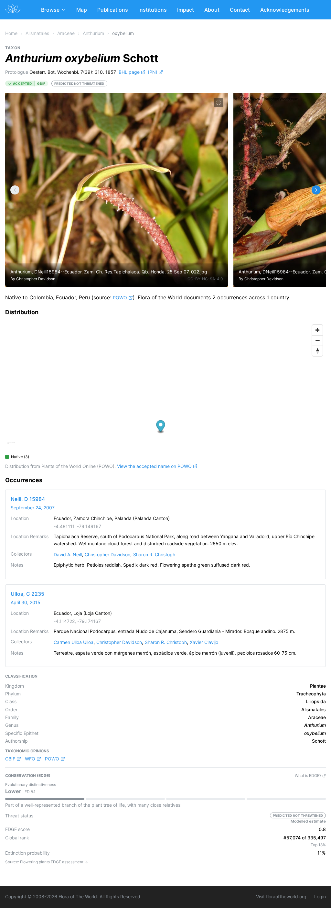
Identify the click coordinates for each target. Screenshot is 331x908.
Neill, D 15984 (28, 499)
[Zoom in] (317, 330)
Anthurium (93, 33)
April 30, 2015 (25, 602)
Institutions (152, 9)
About (211, 9)
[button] (160, 426)
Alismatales (37, 33)
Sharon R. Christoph (154, 554)
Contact (240, 9)
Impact (185, 9)
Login (320, 896)
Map (81, 9)
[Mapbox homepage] (11, 445)
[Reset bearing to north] (317, 351)
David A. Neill (68, 554)
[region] (165, 386)
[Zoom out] (317, 340)
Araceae (66, 33)
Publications (112, 9)
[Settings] (14, 189)
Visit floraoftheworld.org (281, 896)
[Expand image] (218, 102)
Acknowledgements (284, 9)
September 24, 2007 (33, 507)
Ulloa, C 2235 (27, 594)
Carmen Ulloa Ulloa (73, 642)
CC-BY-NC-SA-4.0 (205, 278)
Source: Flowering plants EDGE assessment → (46, 861)
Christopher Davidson (35, 278)
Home (11, 33)
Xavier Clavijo (204, 642)
